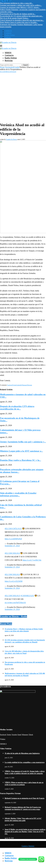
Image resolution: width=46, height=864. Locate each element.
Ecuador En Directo (11, 139)
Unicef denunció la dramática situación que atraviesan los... (22, 20)
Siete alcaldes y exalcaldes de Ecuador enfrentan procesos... (18, 494)
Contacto (8, 33)
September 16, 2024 (12, 588)
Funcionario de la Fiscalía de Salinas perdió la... (18, 14)
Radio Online (10, 35)
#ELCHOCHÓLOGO (13, 529)
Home (2, 67)
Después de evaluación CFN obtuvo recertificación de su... (17, 407)
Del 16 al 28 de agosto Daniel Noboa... (14, 18)
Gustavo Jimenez (28, 846)
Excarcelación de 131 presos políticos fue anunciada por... (21, 16)
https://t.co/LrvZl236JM (13, 581)
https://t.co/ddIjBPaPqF (13, 539)
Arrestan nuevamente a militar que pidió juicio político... (21, 5)
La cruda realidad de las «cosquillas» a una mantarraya (24, 762)
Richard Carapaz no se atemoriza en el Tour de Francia (24, 798)
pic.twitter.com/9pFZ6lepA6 (15, 603)
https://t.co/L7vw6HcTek (32, 560)
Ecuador (16, 67)
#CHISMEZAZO (27, 596)
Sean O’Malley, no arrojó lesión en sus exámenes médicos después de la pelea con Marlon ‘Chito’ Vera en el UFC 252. (25, 832)
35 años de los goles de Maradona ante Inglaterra (22, 753)
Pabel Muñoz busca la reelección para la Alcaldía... (19, 22)
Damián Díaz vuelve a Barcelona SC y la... (20, 460)
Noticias (8, 37)
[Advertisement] (23, 97)
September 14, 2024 (12, 609)
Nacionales (9, 67)
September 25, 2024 (12, 546)
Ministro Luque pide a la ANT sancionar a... (21, 451)
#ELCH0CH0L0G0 (12, 553)
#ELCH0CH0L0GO (12, 596)
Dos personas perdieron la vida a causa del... (16, 3)
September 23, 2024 (12, 567)
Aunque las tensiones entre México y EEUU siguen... (20, 7)
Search (25, 65)
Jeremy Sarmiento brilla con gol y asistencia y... (23, 442)
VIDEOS (8, 31)
